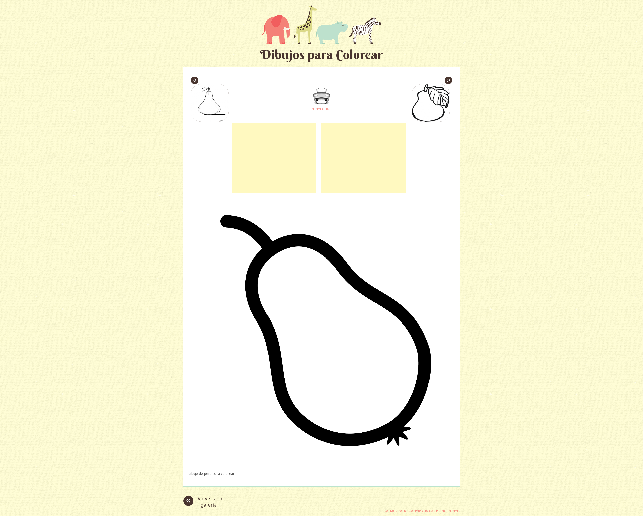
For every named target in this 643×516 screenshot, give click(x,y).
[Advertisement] (274, 158)
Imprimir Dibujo (321, 109)
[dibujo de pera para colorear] (321, 463)
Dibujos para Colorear (321, 54)
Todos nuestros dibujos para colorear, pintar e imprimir (421, 511)
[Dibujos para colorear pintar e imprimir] (321, 24)
